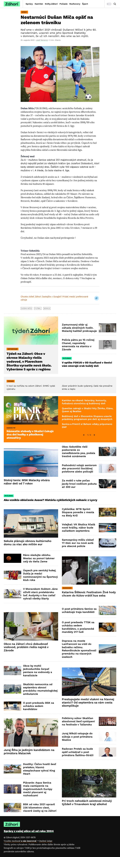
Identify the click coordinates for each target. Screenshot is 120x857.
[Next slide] (94, 435)
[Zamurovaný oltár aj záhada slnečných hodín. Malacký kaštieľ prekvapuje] (107, 327)
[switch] (109, 4)
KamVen (39, 4)
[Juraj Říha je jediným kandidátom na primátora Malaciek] (31, 732)
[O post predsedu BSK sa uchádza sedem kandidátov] (12, 706)
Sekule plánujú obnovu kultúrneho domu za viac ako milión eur (27, 542)
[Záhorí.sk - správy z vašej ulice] (12, 3)
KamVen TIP (11, 428)
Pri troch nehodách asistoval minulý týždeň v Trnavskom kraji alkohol (87, 802)
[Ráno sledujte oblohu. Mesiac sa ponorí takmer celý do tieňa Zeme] (12, 558)
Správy (29, 4)
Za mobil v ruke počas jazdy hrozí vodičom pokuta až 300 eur (79, 483)
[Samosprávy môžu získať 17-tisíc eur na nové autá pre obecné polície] (107, 543)
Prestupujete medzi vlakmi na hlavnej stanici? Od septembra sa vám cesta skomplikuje (88, 702)
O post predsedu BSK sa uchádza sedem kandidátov (38, 706)
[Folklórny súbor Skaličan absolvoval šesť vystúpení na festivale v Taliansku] (107, 721)
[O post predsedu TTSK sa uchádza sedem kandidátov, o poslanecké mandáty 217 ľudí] (107, 627)
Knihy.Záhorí (51, 4)
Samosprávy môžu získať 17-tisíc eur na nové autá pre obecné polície (78, 543)
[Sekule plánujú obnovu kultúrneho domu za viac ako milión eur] (31, 523)
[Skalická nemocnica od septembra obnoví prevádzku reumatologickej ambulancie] (12, 689)
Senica (47, 308)
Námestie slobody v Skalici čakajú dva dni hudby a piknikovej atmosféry (30, 434)
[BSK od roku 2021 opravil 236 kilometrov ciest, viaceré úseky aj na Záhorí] (12, 807)
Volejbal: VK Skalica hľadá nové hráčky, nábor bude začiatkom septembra (78, 527)
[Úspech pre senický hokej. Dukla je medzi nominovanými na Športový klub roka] (12, 575)
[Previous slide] (83, 435)
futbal (38, 308)
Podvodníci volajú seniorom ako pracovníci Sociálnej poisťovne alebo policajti (79, 468)
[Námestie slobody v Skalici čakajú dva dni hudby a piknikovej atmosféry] (31, 410)
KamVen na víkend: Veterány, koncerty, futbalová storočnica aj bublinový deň (84, 402)
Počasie (64, 4)
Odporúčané (12, 349)
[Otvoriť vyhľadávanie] (114, 4)
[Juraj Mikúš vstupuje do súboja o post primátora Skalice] (107, 736)
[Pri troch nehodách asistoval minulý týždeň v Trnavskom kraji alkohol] (89, 783)
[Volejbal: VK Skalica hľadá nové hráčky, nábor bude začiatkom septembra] (107, 527)
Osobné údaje (45, 841)
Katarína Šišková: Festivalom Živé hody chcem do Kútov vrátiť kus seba (89, 594)
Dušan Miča (26, 308)
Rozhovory (74, 4)
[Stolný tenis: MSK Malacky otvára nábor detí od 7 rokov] (31, 462)
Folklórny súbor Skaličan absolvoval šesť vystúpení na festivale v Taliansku (78, 721)
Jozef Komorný (42, 40)
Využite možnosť (20, 841)
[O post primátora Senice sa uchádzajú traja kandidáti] (107, 610)
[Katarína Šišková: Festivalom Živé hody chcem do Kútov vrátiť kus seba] (89, 570)
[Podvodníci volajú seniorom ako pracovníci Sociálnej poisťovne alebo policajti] (107, 468)
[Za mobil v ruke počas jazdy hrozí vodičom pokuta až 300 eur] (107, 483)
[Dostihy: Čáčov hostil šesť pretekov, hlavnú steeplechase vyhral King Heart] (12, 769)
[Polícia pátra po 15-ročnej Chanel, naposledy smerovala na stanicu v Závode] (107, 344)
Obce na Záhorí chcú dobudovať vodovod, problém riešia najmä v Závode (26, 647)
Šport (85, 4)
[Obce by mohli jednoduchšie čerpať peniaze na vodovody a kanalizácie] (12, 670)
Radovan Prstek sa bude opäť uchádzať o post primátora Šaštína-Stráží (77, 752)
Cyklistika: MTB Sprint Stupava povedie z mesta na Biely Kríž (78, 512)
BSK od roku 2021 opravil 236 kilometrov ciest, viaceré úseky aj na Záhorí (39, 807)
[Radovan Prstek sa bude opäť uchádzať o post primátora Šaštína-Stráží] (107, 752)
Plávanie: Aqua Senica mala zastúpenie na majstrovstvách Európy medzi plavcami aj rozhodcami (37, 789)
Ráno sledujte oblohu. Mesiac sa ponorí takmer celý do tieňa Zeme (39, 558)
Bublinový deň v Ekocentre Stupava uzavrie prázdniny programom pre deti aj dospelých (87, 418)
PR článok (67, 358)
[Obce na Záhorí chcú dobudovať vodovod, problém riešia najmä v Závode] (31, 626)
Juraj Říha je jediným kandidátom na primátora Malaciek (29, 751)
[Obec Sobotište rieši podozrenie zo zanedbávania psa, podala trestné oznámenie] (107, 451)
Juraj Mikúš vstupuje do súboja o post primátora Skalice (77, 736)
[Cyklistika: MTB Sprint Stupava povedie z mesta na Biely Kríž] (107, 512)
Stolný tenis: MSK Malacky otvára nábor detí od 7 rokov (27, 482)
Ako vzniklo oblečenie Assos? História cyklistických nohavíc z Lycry (50, 500)
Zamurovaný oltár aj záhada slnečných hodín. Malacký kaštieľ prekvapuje (79, 328)
